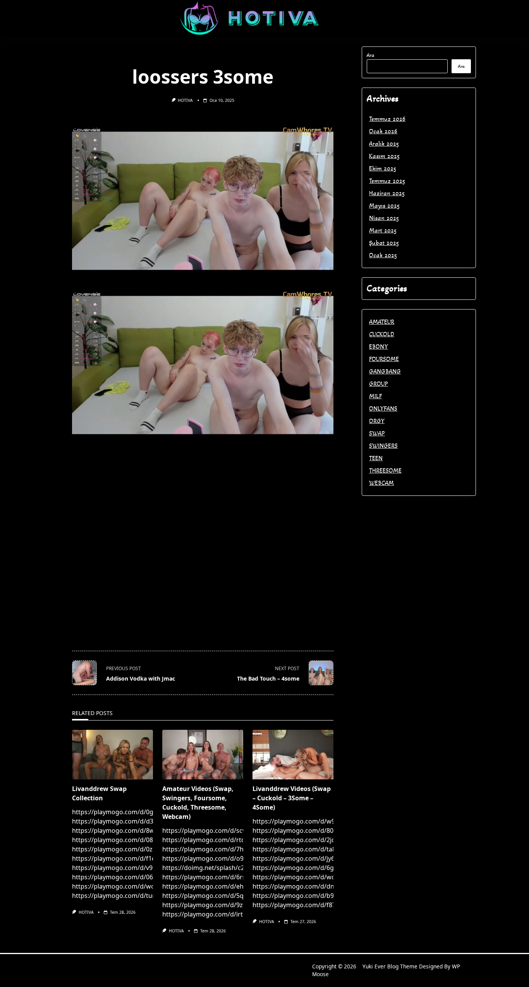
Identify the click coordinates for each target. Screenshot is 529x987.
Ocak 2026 (383, 131)
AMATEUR (381, 321)
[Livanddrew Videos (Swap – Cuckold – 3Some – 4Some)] (292, 754)
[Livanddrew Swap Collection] (112, 754)
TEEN (376, 458)
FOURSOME (384, 359)
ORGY (377, 421)
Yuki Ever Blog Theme (389, 966)
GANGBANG (385, 371)
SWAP (377, 433)
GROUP (378, 383)
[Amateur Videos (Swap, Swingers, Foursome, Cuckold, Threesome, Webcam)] (202, 754)
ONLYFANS (383, 408)
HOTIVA (185, 100)
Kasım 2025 (384, 156)
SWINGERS (383, 445)
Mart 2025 (383, 230)
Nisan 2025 (384, 218)
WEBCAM (381, 483)
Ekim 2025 (382, 168)
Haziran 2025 (387, 193)
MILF (375, 396)
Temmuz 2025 (387, 180)
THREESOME (385, 470)
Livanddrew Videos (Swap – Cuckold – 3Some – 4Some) (291, 798)
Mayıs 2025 (384, 205)
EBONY (378, 346)
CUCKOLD (381, 334)
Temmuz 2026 (387, 118)
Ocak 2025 (383, 255)
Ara (370, 55)
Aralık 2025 (384, 143)
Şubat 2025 (384, 242)
